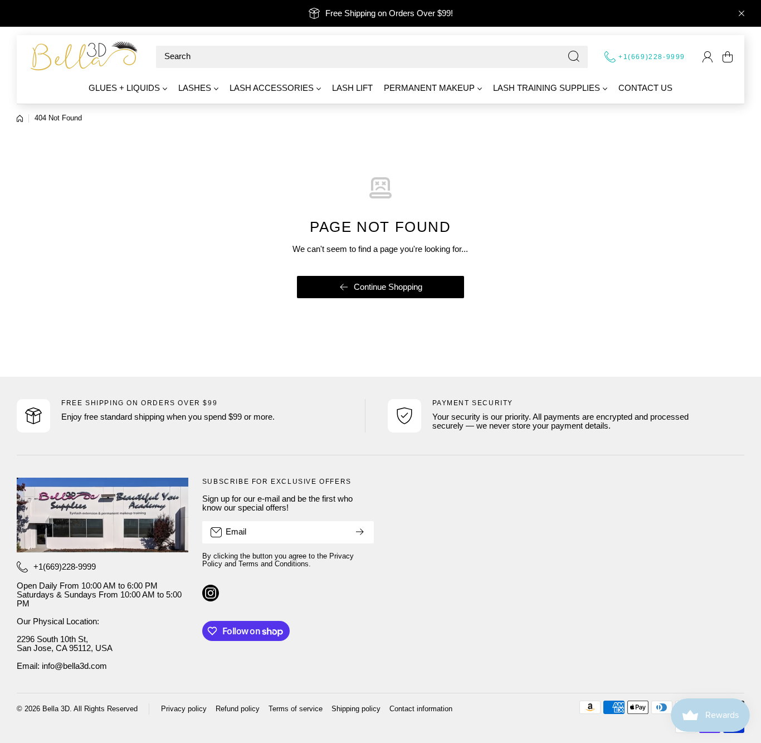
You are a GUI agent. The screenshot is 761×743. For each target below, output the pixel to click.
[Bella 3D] (83, 56)
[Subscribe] (360, 532)
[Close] (741, 13)
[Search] (574, 57)
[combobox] (372, 57)
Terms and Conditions (273, 564)
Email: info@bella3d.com (62, 666)
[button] (727, 56)
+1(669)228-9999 (651, 57)
